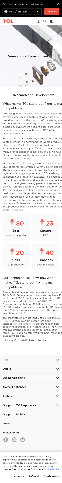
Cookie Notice (51, 469)
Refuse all (34, 476)
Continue (52, 11)
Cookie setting (51, 476)
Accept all (19, 476)
